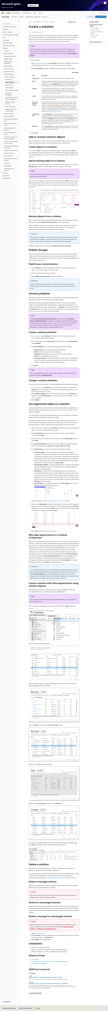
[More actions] (78, 22)
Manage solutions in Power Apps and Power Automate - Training (45, 977)
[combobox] (10, 23)
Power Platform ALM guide (39, 963)
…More (50, 65)
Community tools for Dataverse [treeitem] (9, 169)
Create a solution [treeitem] (9, 82)
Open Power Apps (100, 17)
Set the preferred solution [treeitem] (11, 90)
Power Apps (46, 22)
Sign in (104, 12)
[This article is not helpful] (104, 42)
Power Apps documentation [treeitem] (10, 26)
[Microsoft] (3, 13)
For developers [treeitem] (7, 165)
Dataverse (52, 22)
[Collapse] (18, 20)
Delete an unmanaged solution (47, 929)
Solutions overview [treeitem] (9, 77)
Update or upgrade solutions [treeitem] (10, 103)
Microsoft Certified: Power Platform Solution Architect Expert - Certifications (48, 983)
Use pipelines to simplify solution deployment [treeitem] (11, 98)
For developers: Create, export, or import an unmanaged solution (50, 961)
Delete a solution (94, 35)
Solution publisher (46, 93)
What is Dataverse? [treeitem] (8, 53)
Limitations (93, 37)
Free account (91, 17)
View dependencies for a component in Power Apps (60, 878)
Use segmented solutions (62, 410)
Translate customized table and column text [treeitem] (10, 142)
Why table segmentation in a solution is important (56, 501)
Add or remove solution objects (96, 25)
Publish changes (94, 28)
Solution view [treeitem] (8, 79)
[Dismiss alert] (105, 3)
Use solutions (35, 959)
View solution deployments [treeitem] (8, 94)
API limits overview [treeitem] (8, 153)
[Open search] (100, 13)
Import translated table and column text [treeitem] (11, 147)
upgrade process (47, 375)
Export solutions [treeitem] (9, 85)
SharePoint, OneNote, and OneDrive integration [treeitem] (10, 138)
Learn (30, 22)
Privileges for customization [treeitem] (11, 150)
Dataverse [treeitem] (6, 51)
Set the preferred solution (54, 111)
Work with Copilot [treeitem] (8, 66)
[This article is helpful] (102, 42)
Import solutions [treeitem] (9, 87)
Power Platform (37, 22)
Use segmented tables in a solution (96, 32)
